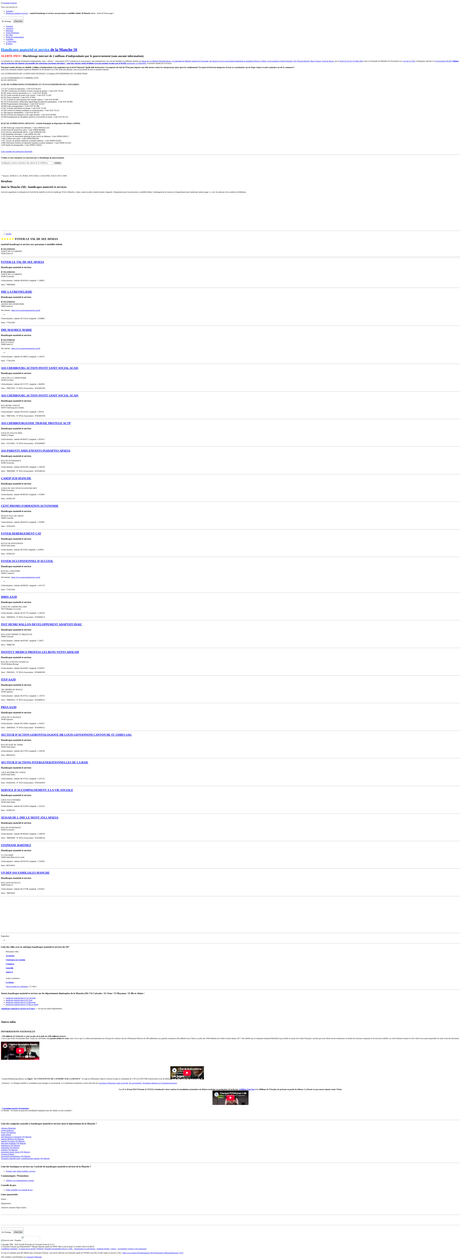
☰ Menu (9, 44)
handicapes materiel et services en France (18, 1009)
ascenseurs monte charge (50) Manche (15, 1152)
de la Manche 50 (39, 49)
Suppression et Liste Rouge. (85, 1249)
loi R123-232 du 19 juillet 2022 (351, 61)
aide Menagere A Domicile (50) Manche (16, 1137)
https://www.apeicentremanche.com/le (25, 310)
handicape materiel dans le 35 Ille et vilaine (22, 1004)
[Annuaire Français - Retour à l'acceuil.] (9, 3)
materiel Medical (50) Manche (12, 1139)
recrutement (122, 1249)
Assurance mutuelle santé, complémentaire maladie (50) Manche (25, 1158)
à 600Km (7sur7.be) (247, 1089)
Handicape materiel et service (17, 13)
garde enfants (6, 1135)
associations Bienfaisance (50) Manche (15, 1156)
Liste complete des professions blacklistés (16, 151)
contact (113, 1249)
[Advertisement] (73, 212)
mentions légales (103, 1249)
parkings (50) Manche (9, 1150)
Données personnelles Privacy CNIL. (59, 1249)
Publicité (40, 1249)
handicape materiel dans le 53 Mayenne (21, 1002)
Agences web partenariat (137, 1249)
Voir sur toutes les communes (17, 986)
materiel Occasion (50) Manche (13, 1141)
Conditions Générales (9, 1249)
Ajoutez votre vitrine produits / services (20, 1171)
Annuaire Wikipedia (34, 1257)
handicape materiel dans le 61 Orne (19, 1000)
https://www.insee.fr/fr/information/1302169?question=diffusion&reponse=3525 (153, 1253)
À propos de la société (27, 1249)
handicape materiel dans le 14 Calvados (21, 998)
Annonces (9, 28)
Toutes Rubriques (12, 33)
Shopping (9, 31)
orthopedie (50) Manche (10, 1148)
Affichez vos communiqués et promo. (20, 1180)
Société (8, 234)
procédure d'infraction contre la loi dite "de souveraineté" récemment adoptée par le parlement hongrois (138, 1083)
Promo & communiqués (15, 37)
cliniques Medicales (8, 1128)
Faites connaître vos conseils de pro (19, 1190)
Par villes (9, 35)
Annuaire (9, 11)
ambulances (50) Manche (10, 1145)
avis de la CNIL (409, 61)
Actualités (9, 39)
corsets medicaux (7, 1130)
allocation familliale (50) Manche (13, 1143)
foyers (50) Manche (8, 1132)
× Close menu (11, 41)
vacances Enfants (7, 1154)
